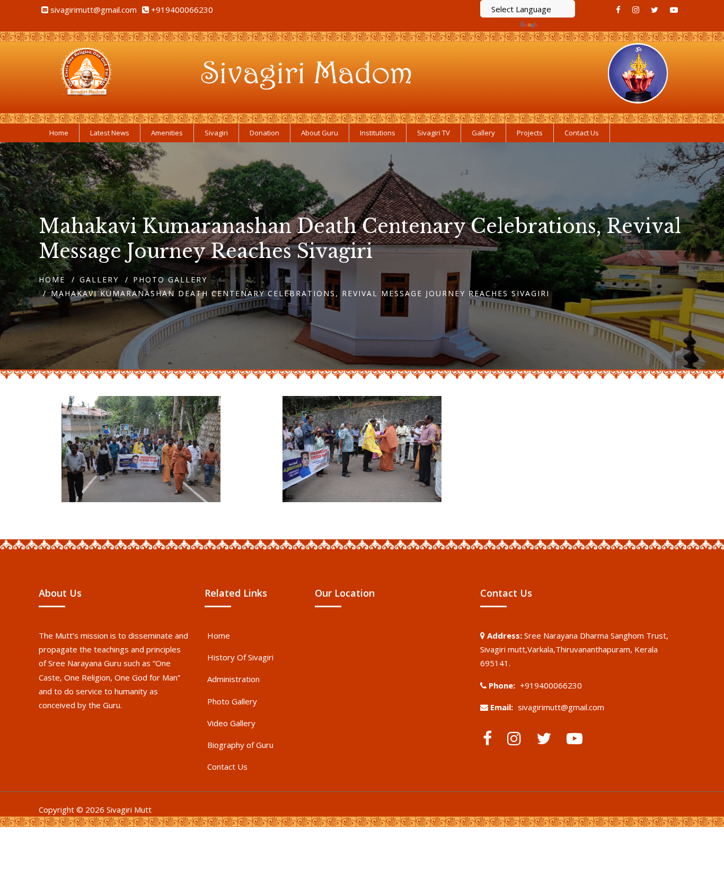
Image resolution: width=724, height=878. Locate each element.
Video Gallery (231, 723)
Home (52, 279)
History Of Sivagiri (240, 657)
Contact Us (227, 766)
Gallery (99, 279)
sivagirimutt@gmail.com (93, 9)
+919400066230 (182, 9)
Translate (557, 24)
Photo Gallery (170, 279)
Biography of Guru (240, 744)
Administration (233, 679)
